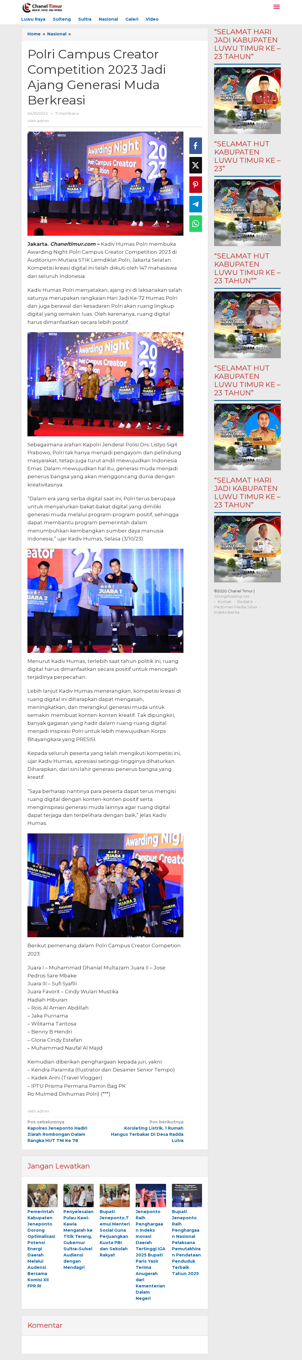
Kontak (225, 601)
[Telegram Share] (195, 204)
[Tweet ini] (195, 165)
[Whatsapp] (195, 223)
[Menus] (277, 7)
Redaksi (245, 601)
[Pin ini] (195, 184)
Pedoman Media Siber (235, 606)
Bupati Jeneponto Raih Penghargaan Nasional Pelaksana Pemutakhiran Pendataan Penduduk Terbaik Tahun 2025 (186, 1242)
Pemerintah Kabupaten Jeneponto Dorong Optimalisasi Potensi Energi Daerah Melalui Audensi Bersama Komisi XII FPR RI (41, 1249)
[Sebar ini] (195, 145)
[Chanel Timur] (42, 7)
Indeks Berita (226, 612)
